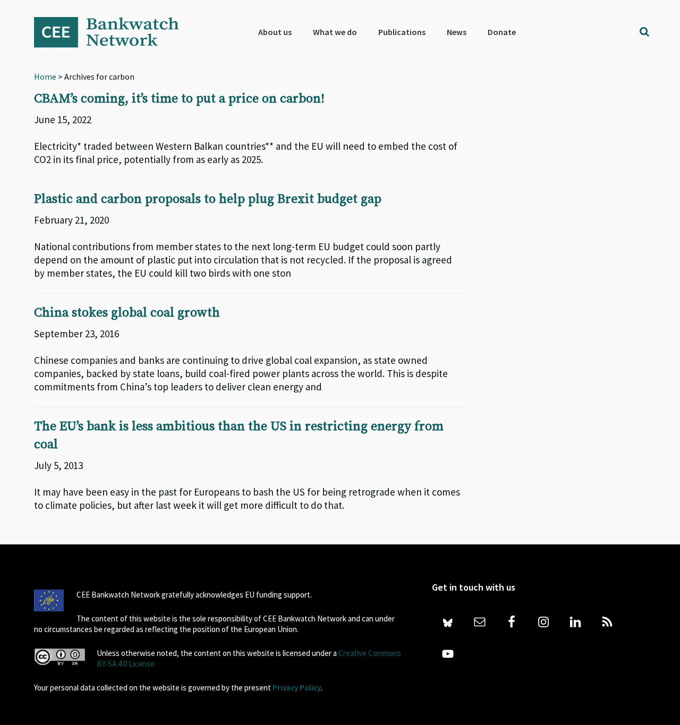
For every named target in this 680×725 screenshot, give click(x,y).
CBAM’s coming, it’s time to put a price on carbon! (179, 99)
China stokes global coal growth (127, 313)
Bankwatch (113, 32)
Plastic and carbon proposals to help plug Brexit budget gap (207, 199)
